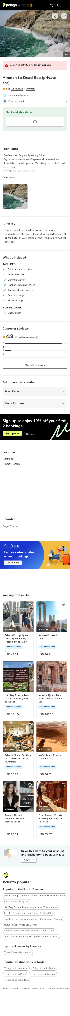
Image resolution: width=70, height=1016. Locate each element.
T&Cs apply (29, 434)
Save (27, 860)
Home (6, 988)
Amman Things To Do (33, 988)
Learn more (13, 562)
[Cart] (52, 5)
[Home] (18, 5)
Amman (30, 88)
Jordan (15, 988)
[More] (36, 337)
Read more (9, 177)
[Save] (30, 605)
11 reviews (17, 88)
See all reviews (35, 365)
